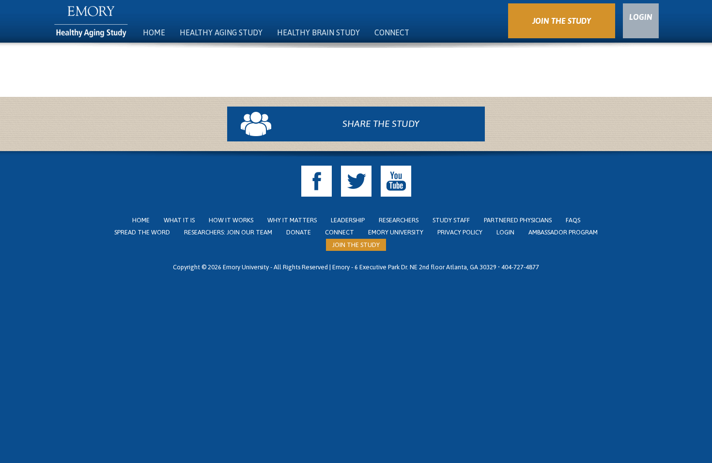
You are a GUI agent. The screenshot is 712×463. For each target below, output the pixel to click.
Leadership (348, 220)
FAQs (573, 220)
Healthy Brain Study (318, 32)
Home (154, 32)
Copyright (186, 267)
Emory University (395, 232)
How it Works (231, 220)
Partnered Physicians (518, 220)
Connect (391, 32)
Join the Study (356, 244)
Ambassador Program (563, 232)
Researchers (398, 220)
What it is (179, 220)
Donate (298, 232)
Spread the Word (142, 232)
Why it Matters (292, 220)
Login (505, 232)
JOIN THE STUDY (561, 20)
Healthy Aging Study (221, 32)
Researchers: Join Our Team (228, 232)
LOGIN (640, 17)
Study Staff (451, 220)
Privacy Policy (459, 232)
